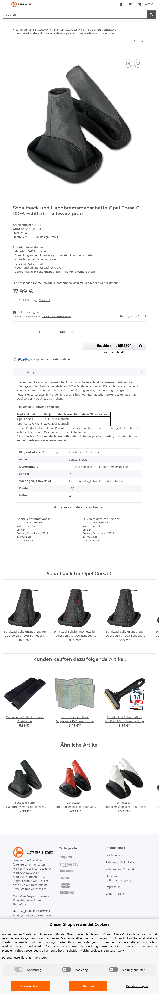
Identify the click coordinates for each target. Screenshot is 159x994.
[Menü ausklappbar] (5, 2)
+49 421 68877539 (38, 911)
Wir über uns (114, 855)
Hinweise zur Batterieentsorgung (118, 878)
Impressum (113, 887)
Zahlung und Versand (120, 869)
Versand (44, 300)
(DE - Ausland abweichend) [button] (56, 316)
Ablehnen (88, 986)
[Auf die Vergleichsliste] (128, 63)
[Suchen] (151, 14)
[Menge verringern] (17, 332)
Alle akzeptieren (30, 986)
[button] (121, 4)
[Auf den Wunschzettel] (138, 63)
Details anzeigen (137, 986)
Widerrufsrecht (116, 894)
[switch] (18, 969)
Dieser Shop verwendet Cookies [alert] (79, 924)
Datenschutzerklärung (16, 957)
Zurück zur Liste (25, 29)
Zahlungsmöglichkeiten (121, 862)
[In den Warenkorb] (16, 54)
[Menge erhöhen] (72, 332)
